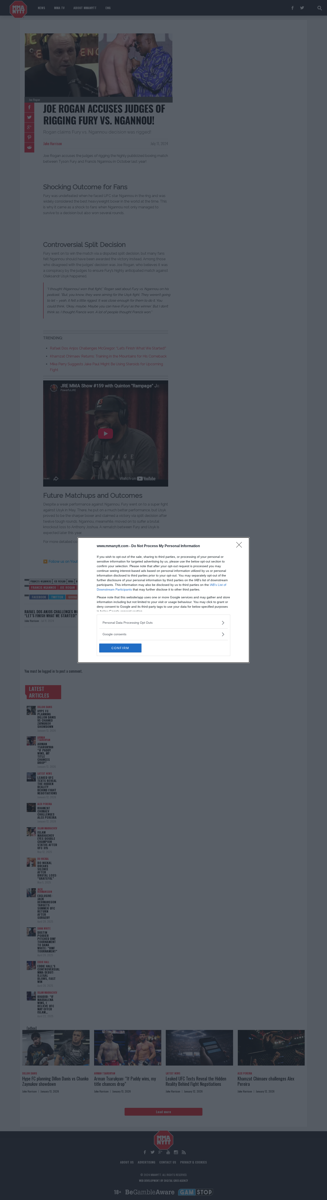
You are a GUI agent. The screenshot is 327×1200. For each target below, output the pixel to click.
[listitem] (163, 622)
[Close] (240, 546)
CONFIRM (120, 648)
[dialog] (163, 600)
